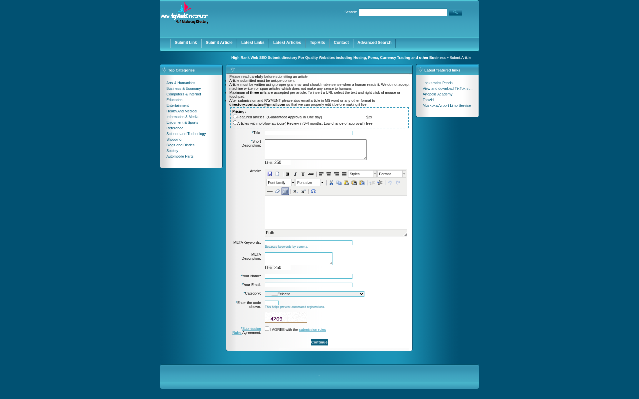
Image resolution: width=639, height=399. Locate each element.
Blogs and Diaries (180, 145)
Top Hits (317, 42)
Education (174, 100)
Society (172, 151)
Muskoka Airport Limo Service (447, 105)
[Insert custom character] (313, 191)
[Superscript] (303, 191)
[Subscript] (295, 191)
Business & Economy (183, 88)
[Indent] (379, 182)
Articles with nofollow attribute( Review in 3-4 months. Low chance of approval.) (301, 123)
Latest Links (253, 42)
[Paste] (346, 182)
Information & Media (182, 117)
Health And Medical (181, 111)
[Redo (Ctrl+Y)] (397, 182)
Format (385, 174)
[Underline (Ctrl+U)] (303, 174)
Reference (174, 128)
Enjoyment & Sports (182, 122)
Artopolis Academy (438, 94)
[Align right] (336, 174)
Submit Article (219, 42)
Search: (350, 12)
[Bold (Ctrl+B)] (288, 174)
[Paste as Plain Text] (354, 182)
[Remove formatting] (277, 191)
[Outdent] (372, 182)
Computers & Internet (183, 94)
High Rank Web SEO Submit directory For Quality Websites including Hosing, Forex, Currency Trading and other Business (338, 58)
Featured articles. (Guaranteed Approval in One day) (279, 117)
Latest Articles (287, 42)
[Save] (270, 174)
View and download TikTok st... (448, 88)
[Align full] (344, 174)
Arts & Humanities (180, 83)
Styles (355, 174)
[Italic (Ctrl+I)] (295, 174)
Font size (304, 183)
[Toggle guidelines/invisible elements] (285, 191)
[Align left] (321, 174)
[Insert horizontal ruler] (270, 191)
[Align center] (328, 174)
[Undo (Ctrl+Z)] (390, 182)
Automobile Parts (180, 156)
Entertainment (177, 105)
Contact (341, 42)
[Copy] (338, 182)
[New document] (277, 174)
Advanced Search (374, 42)
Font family (277, 183)
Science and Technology (186, 134)
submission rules (312, 330)
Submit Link (186, 42)
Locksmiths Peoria (438, 83)
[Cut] (331, 182)
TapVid (428, 100)
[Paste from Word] (361, 182)
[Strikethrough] (311, 174)
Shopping (173, 139)
